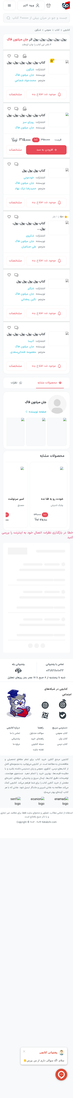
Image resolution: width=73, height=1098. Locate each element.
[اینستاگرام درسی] (62, 589)
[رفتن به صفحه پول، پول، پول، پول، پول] (36, 432)
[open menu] (9, 5)
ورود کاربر (28, 5)
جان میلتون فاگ (17, 39)
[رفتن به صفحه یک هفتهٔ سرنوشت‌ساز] (15, 432)
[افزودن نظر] (16, 56)
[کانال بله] (63, 601)
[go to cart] (48, 5)
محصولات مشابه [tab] (47, 383)
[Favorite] (9, 56)
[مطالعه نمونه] (24, 56)
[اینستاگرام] (45, 591)
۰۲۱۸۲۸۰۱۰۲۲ (55, 556)
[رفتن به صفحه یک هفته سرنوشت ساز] (57, 432)
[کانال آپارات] (45, 601)
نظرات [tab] (14, 383)
